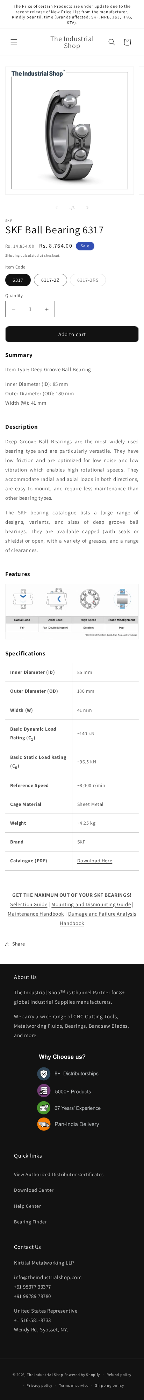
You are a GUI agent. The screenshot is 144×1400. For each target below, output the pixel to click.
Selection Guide (28, 904)
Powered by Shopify (82, 1374)
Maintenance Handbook (36, 913)
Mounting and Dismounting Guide (91, 904)
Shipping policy (109, 1385)
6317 (18, 280)
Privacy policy (39, 1385)
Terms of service (73, 1385)
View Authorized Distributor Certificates (59, 1174)
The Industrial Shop (45, 1374)
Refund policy (119, 1374)
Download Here (95, 860)
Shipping (12, 255)
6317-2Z (50, 280)
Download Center (34, 1190)
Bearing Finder (30, 1222)
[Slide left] (56, 207)
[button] (14, 42)
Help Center (27, 1206)
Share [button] (18, 944)
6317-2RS (91, 281)
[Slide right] (87, 207)
